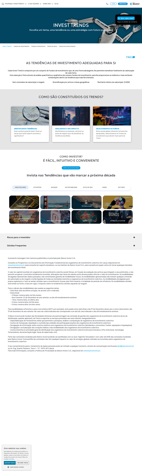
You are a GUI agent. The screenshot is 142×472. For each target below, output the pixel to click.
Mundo (104, 187)
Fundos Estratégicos (38, 46)
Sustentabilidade (71, 187)
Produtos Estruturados (67, 46)
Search (3, 3)
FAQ (129, 57)
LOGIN (113, 3)
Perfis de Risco (52, 46)
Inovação (54, 187)
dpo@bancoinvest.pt (125, 346)
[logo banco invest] (134, 3)
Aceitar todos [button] (10, 463)
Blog (56, 4)
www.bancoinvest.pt (16, 265)
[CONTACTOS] (107, 4)
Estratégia (37, 187)
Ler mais (11, 459)
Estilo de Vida (88, 187)
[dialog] (16, 457)
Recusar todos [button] (23, 463)
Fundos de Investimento (21, 46)
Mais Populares (20, 187)
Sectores (121, 187)
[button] (16, 467)
